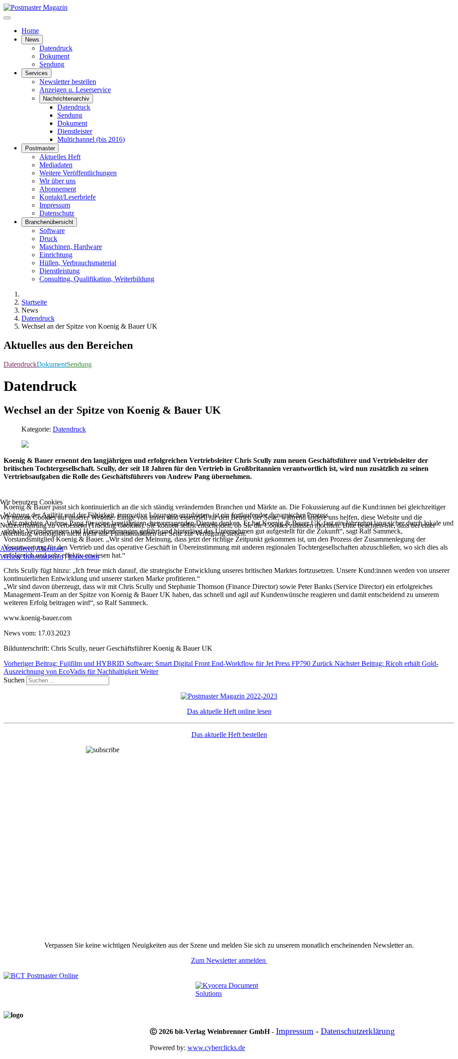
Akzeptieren (17, 548)
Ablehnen (50, 548)
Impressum (83, 556)
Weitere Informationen (31, 556)
